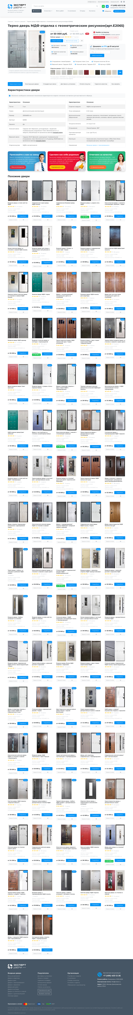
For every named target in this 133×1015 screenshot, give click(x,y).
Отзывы (82, 11)
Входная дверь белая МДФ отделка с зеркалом (64, 663)
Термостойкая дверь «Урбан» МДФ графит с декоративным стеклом (65, 802)
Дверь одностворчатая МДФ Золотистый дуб (114, 525)
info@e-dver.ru (92, 1)
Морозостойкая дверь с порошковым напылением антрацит (89, 802)
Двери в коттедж (13, 989)
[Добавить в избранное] (82, 40)
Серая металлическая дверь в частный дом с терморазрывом (66, 755)
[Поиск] (97, 6)
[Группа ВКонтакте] (121, 2)
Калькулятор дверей (44, 982)
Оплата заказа (42, 985)
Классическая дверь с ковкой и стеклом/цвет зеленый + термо (115, 203)
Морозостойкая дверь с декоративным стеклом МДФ (41, 801)
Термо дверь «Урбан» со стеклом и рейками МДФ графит (16, 572)
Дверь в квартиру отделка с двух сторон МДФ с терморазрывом (65, 388)
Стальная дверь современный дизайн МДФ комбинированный (65, 572)
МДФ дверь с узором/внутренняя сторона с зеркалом (115, 709)
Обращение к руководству (76, 985)
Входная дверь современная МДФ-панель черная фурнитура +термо (18, 664)
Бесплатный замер (103, 1)
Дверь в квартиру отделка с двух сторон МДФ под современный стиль (17, 710)
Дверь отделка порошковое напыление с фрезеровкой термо (16, 526)
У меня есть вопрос (97, 167)
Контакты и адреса (73, 982)
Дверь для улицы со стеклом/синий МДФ (114, 847)
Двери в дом (12, 980)
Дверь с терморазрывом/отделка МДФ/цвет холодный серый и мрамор (65, 526)
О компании (72, 11)
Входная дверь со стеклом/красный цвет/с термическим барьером (65, 480)
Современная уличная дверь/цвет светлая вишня (114, 755)
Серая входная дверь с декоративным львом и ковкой (90, 709)
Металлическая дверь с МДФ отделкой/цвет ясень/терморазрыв (114, 388)
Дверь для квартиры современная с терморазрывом (91, 755)
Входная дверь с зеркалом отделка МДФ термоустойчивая (91, 571)
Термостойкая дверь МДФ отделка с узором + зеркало (16, 893)
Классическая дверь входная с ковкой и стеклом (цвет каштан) (66, 847)
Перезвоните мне (57, 167)
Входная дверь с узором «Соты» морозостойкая (42, 387)
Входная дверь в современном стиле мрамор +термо (90, 249)
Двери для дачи (13, 987)
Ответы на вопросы (44, 987)
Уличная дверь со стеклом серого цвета (16, 847)
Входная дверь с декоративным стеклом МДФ (115, 617)
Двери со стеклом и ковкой (17, 991)
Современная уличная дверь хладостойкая (41, 847)
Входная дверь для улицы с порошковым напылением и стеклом (41, 250)
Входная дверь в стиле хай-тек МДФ (17, 203)
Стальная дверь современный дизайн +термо (41, 709)
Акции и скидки (43, 978)
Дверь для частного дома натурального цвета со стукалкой (113, 296)
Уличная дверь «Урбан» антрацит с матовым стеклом (65, 893)
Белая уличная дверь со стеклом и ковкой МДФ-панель (17, 249)
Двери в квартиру (14, 978)
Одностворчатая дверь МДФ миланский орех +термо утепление (65, 342)
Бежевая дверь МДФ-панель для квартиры (90, 295)
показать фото (58, 132)
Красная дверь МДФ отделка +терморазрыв (90, 847)
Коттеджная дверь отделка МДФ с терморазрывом (40, 937)
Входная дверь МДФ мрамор (17, 340)
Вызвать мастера (44, 993)
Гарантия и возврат (44, 980)
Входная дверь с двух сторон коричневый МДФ (90, 663)
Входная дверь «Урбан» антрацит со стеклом (15, 617)
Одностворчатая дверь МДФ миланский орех (90, 479)
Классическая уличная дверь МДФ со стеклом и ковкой (41, 525)
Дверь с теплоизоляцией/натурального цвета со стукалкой (64, 296)
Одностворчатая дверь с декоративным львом (113, 801)
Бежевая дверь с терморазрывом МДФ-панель (41, 893)
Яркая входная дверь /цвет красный (16, 387)
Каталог (37, 11)
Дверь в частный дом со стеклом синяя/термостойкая (41, 433)
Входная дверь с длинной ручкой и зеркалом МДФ (113, 571)
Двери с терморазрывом (16, 982)
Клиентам (47, 11)
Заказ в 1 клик (13, 219)
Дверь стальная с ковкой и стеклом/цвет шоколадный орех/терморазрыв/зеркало (113, 480)
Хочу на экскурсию (18, 167)
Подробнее (22, 216)
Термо (42, 32)
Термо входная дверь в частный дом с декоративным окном (42, 479)
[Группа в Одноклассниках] (124, 2)
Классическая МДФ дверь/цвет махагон (115, 249)
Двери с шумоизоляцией (16, 993)
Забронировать (97, 55)
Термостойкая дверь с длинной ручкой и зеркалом (42, 663)
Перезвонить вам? (44, 990)
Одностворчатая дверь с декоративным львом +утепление (88, 434)
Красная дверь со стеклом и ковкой (114, 893)
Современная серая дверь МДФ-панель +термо (89, 525)
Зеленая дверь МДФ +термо (41, 294)
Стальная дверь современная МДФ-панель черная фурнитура (115, 663)
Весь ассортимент (14, 976)
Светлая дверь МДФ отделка (90, 892)
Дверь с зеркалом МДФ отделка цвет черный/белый (18, 937)
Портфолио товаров (74, 976)
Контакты (92, 11)
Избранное (108, 11)
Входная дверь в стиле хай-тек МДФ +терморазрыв (17, 479)
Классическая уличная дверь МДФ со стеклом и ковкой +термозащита (17, 756)
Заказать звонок (119, 11)
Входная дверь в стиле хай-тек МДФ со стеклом (42, 617)
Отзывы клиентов (73, 980)
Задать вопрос (56, 40)
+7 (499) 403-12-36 (118, 5)
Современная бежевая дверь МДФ (65, 203)
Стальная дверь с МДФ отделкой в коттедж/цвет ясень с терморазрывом (66, 618)
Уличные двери (13, 996)
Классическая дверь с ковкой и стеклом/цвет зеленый (66, 433)
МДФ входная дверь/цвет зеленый (16, 433)
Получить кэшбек (112, 37)
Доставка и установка (45, 976)
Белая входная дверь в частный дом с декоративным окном (91, 617)
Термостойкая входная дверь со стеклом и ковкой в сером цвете (115, 341)
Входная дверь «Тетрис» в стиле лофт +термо (64, 249)
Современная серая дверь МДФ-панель (40, 203)
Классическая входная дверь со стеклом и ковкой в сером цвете (42, 571)
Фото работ (60, 11)
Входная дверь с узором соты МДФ (90, 203)
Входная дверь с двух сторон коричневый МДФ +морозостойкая (90, 342)
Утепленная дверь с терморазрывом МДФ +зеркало (115, 433)
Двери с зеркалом (14, 985)
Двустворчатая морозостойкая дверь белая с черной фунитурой (66, 710)
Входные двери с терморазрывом (98, 145)
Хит (50, 918)
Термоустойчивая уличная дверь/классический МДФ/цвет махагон (91, 388)
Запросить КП (115, 1)
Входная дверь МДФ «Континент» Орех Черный (40, 755)
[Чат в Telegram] (107, 6)
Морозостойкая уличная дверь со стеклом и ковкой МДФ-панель (17, 296)
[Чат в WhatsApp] (103, 6)
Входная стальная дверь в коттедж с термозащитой (40, 341)
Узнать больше (99, 37)
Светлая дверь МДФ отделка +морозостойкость (17, 801)
